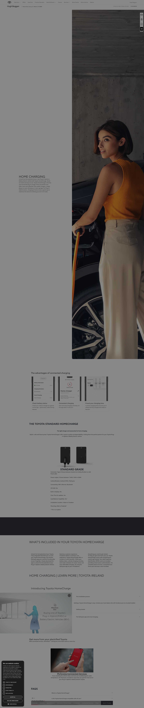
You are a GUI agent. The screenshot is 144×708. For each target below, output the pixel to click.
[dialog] (13, 684)
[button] (12, 704)
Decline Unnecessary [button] (12, 700)
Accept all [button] (12, 697)
